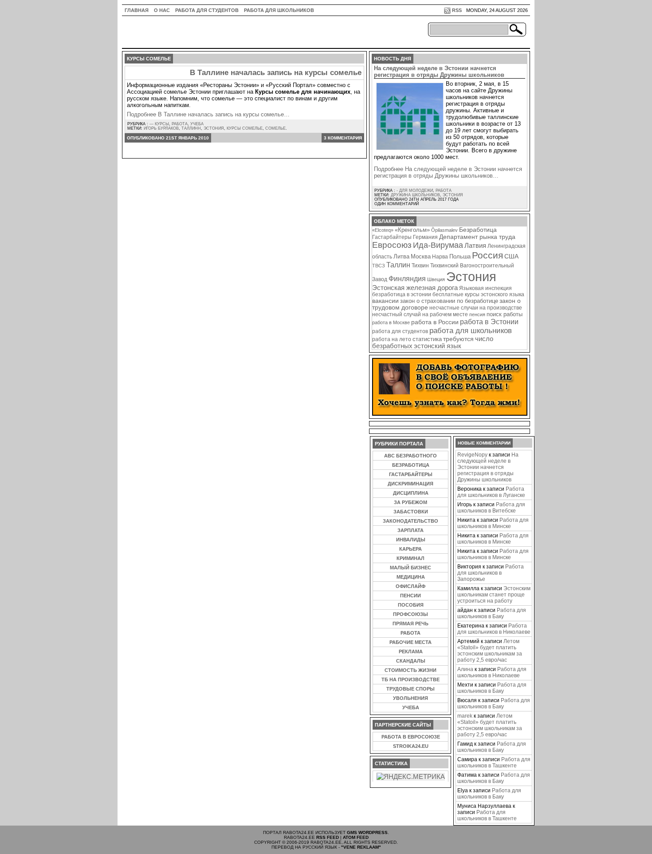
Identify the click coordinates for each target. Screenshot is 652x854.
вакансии (385, 301)
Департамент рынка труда (477, 236)
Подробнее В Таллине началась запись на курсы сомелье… (208, 114)
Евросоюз (392, 245)
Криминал (410, 558)
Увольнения (410, 698)
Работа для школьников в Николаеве (493, 629)
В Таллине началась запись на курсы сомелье (275, 72)
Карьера (410, 549)
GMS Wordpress (367, 832)
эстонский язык (437, 346)
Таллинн (191, 128)
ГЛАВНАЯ (137, 10)
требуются (458, 338)
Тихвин (420, 265)
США (511, 256)
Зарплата (410, 530)
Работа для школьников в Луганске (491, 492)
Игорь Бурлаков (161, 128)
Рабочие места (410, 642)
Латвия (475, 245)
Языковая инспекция (485, 288)
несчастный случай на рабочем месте (420, 314)
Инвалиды (410, 539)
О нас (162, 10)
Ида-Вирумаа (438, 245)
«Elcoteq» (382, 230)
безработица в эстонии (401, 294)
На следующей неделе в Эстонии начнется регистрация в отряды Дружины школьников (439, 71)
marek (464, 716)
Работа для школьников (279, 10)
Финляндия (407, 278)
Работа (180, 124)
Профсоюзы (410, 614)
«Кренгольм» (412, 230)
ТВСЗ (378, 265)
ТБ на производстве (410, 679)
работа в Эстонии (489, 322)
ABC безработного (410, 455)
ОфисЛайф (410, 586)
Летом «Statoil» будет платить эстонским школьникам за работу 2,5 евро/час (489, 650)
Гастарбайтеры (392, 237)
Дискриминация (410, 483)
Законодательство (410, 521)
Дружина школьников (415, 195)
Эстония (214, 128)
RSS (457, 10)
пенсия (477, 314)
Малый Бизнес (410, 567)
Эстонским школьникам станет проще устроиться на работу (493, 594)
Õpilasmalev (444, 230)
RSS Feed (327, 837)
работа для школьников (470, 330)
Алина (465, 669)
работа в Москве (391, 322)
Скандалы (410, 660)
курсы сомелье (245, 128)
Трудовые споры (410, 688)
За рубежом (410, 502)
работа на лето (391, 339)
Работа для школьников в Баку (491, 613)
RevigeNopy (472, 455)
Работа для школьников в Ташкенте (493, 762)
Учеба (197, 124)
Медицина (411, 577)
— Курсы (159, 124)
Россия (487, 255)
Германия (425, 237)
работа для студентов (400, 331)
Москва (421, 256)
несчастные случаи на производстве (475, 307)
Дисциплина (410, 493)
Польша (460, 256)
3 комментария (343, 137)
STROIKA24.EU (410, 746)
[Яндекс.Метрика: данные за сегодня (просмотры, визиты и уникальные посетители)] (411, 777)
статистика (427, 339)
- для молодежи (415, 190)
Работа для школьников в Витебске (491, 507)
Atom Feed (356, 837)
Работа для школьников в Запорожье (490, 573)
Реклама (411, 651)
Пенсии (410, 595)
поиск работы (504, 314)
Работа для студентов (207, 10)
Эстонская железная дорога (415, 287)
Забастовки (410, 511)
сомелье (275, 128)
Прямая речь (410, 623)
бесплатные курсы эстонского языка (478, 294)
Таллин (398, 265)
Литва (401, 256)
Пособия (411, 605)
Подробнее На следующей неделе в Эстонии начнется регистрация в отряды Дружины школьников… (448, 172)
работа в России (435, 322)
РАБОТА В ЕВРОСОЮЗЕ (410, 736)
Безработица (478, 229)
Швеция (436, 279)
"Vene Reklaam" (361, 847)
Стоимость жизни (410, 670)
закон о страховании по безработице (449, 301)
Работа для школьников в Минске (493, 523)
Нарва (440, 256)
